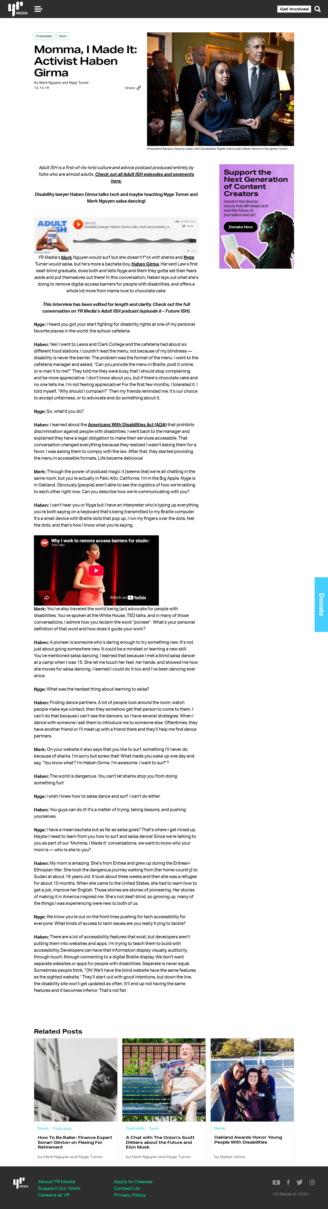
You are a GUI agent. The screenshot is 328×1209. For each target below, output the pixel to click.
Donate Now (241, 226)
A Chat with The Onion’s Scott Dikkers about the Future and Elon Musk (160, 1142)
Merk (66, 258)
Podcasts (44, 36)
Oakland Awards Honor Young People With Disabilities (248, 1139)
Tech (63, 36)
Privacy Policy (130, 1194)
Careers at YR (53, 1194)
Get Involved (294, 8)
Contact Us (127, 1188)
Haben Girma (145, 264)
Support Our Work (59, 1188)
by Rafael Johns (229, 1156)
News (43, 1128)
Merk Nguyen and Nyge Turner (64, 83)
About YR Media (56, 1181)
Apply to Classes (133, 1181)
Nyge (189, 257)
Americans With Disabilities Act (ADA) (127, 425)
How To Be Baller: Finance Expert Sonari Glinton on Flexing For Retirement (75, 1142)
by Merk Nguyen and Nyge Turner (70, 1156)
